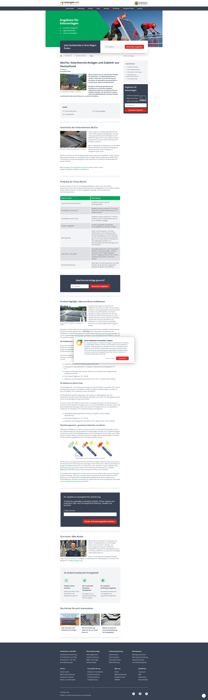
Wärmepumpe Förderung (140, 657)
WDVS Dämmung (114, 662)
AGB (139, 674)
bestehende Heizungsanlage (73, 481)
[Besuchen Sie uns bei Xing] (146, 694)
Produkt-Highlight (100, 111)
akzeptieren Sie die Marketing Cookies (74, 167)
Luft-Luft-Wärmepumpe (139, 662)
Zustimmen (122, 358)
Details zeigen (110, 358)
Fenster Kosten (64, 672)
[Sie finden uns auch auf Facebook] (140, 694)
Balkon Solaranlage (92, 660)
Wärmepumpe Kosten (139, 654)
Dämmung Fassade (115, 660)
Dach (98, 8)
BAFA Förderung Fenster (67, 674)
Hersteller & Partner (80, 56)
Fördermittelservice (93, 677)
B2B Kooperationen (121, 674)
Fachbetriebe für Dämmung (68, 654)
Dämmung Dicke (114, 657)
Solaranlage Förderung (133, 69)
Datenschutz (142, 677)
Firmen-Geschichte (70, 111)
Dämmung (81, 8)
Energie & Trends (128, 8)
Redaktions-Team (120, 677)
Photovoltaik (70, 8)
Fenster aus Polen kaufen (68, 680)
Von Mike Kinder (65, 71)
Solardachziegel (91, 662)
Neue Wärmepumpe (66, 662)
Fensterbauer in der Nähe (68, 660)
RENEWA (117, 680)
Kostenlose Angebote (134, 47)
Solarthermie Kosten (132, 67)
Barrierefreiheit (143, 680)
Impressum (141, 672)
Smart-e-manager (81, 475)
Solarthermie (68, 56)
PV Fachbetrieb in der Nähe (68, 657)
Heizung (106, 8)
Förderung (116, 8)
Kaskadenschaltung (138, 660)
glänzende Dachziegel (105, 333)
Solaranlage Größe (132, 78)
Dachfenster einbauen (67, 677)
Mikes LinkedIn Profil (76, 560)
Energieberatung (92, 680)
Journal (140, 8)
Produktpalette (69, 114)
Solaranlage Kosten (92, 654)
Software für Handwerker (95, 672)
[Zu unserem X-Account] (133, 694)
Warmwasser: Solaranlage (134, 72)
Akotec (91, 56)
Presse (117, 672)
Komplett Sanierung (93, 674)
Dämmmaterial (113, 654)
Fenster (90, 8)
